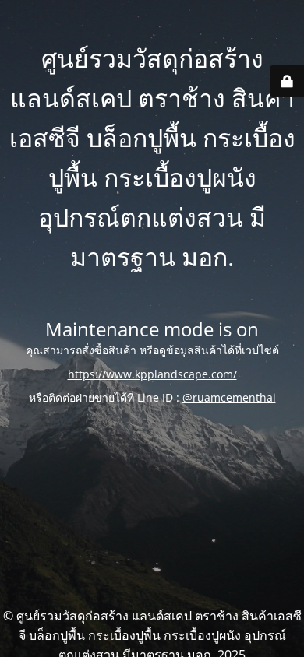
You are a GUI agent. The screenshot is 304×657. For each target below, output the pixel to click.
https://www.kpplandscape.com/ (152, 374)
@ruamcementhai (229, 397)
